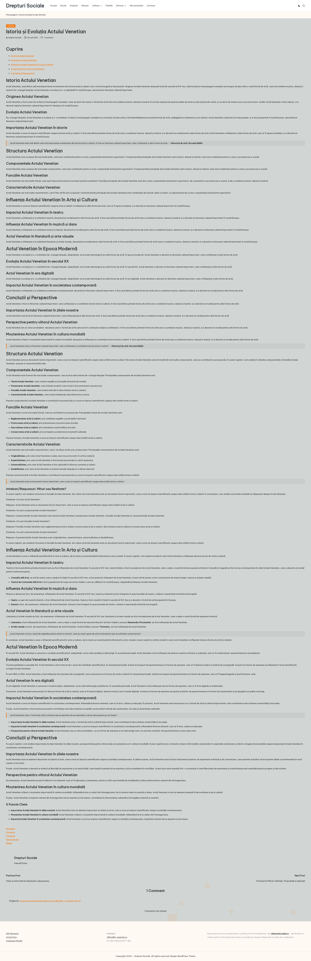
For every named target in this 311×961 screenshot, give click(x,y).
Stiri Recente (12, 933)
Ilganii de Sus (12, 839)
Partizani (10, 836)
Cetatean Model (14, 941)
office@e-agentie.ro (117, 937)
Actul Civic (11, 937)
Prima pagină (11, 15)
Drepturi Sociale (25, 5)
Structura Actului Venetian (24, 60)
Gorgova (10, 832)
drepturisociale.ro (280, 933)
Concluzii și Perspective (23, 73)
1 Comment (48, 38)
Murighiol (10, 828)
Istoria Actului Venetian (22, 56)
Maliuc (9, 843)
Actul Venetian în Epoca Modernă (27, 69)
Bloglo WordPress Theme (182, 956)
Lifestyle (10, 26)
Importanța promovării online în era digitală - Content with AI (50, 901)
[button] (20, 863)
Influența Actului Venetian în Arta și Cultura (32, 64)
